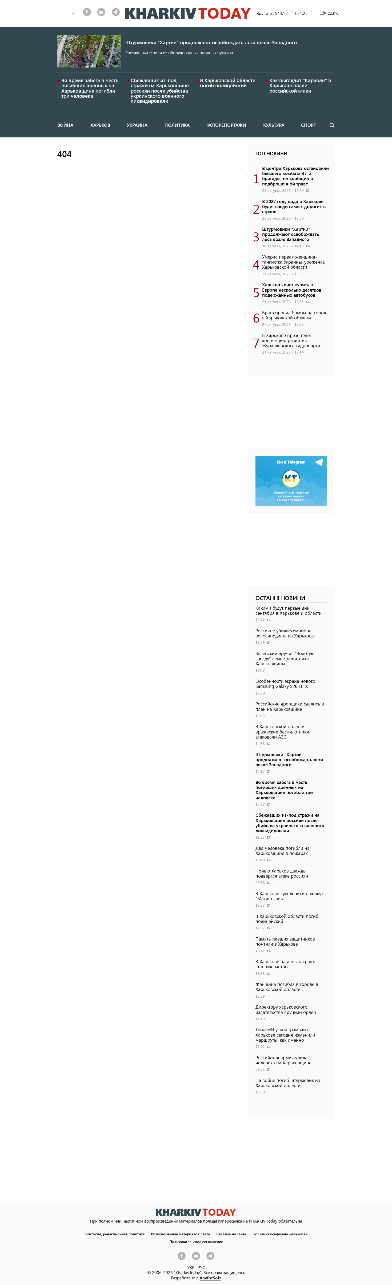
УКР (190, 1267)
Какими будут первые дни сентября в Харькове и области (288, 610)
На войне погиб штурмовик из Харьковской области (287, 1082)
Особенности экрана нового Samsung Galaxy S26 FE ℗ (285, 683)
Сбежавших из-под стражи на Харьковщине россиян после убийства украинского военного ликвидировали (160, 90)
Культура (273, 125)
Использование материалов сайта (180, 1233)
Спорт (308, 125)
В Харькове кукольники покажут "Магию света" (289, 895)
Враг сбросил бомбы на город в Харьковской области (294, 315)
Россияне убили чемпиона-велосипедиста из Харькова (284, 633)
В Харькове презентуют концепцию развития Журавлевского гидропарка (291, 340)
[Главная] (188, 13)
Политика (177, 125)
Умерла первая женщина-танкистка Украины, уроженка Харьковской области (293, 262)
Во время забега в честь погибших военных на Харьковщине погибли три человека (89, 88)
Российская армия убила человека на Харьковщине (283, 1059)
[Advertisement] (291, 415)
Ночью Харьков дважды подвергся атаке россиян (281, 873)
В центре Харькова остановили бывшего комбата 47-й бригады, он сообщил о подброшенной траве (295, 176)
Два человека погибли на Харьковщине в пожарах (282, 850)
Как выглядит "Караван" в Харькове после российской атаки (300, 85)
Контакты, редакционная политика (115, 1233)
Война (65, 125)
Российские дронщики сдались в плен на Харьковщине (289, 706)
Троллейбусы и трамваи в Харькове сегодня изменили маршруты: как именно (285, 1034)
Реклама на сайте (231, 1233)
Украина (137, 125)
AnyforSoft (210, 1277)
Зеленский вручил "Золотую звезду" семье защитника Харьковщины (285, 658)
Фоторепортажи (226, 125)
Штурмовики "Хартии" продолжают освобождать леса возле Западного (211, 42)
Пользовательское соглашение (196, 1241)
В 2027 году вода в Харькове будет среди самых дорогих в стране (294, 206)
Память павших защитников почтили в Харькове (285, 941)
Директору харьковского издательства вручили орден (285, 1009)
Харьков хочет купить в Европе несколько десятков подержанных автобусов (291, 289)
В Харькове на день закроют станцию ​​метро (285, 963)
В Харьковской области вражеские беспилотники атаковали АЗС (282, 731)
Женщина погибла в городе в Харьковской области (286, 986)
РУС (201, 1267)
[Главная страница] (196, 1212)
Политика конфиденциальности (280, 1233)
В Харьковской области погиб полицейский (227, 83)
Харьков (100, 125)
